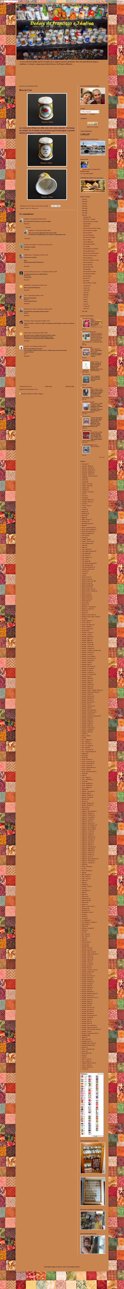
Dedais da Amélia (86, 430)
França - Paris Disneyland (88, 771)
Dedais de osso (85, 593)
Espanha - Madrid (86, 678)
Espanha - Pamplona (87, 698)
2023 (83, 199)
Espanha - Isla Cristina (87, 666)
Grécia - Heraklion (86, 783)
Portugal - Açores (86, 948)
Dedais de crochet (86, 583)
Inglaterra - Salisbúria (87, 849)
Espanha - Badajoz (86, 636)
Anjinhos (84, 488)
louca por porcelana (87, 347)
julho (85, 295)
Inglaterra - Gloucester (87, 823)
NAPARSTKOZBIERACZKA (89, 445)
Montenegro (85, 910)
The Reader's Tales (28, 321)
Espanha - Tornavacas (87, 728)
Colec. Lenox (85, 555)
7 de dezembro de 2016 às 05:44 (38, 219)
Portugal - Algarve (86, 958)
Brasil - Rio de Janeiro (87, 531)
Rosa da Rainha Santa (89, 251)
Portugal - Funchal (86, 980)
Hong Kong (85, 799)
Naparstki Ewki (86, 416)
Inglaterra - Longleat (87, 835)
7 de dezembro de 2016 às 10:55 (44, 244)
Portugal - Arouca (86, 962)
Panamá (84, 930)
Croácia (84, 573)
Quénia (83, 1037)
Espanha (84, 630)
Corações (84, 571)
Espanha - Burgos (86, 642)
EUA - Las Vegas (86, 743)
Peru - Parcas (85, 936)
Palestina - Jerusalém (87, 928)
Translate (92, 114)
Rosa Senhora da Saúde (89, 274)
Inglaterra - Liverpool (87, 831)
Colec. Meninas (85, 557)
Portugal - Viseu (86, 1031)
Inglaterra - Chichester (87, 815)
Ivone (25, 295)
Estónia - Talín (85, 736)
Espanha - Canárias (87, 646)
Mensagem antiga (69, 386)
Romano (84, 1047)
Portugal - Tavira (86, 1023)
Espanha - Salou (86, 708)
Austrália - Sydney (86, 502)
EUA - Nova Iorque (87, 749)
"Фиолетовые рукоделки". (89, 331)
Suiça (83, 1057)
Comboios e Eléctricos (87, 569)
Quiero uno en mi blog (92, 127)
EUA (83, 738)
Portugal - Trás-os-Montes (88, 1025)
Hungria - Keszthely (87, 805)
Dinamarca (84, 605)
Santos (83, 1051)
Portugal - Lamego (86, 984)
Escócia (84, 619)
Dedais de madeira (86, 585)
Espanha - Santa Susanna (88, 712)
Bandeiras (84, 513)
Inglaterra (84, 809)
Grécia (83, 781)
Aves (83, 507)
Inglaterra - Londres (87, 833)
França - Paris (85, 769)
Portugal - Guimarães (87, 981)
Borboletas (84, 521)
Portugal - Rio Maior (87, 1011)
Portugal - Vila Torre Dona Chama (90, 1029)
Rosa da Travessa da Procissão (91, 253)
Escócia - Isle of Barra (87, 624)
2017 (83, 213)
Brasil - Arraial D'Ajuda (88, 527)
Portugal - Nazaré (86, 999)
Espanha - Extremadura (88, 658)
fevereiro (86, 306)
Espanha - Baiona (86, 638)
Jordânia (84, 884)
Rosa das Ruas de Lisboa (89, 271)
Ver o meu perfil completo (86, 173)
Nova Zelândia (85, 920)
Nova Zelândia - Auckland (88, 922)
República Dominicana (87, 1045)
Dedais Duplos (85, 601)
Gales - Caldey (85, 777)
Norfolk (84, 916)
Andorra (84, 480)
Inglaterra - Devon (86, 821)
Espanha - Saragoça (87, 718)
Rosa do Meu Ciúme (88, 267)
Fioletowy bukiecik (95, 446)
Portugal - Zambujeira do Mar (89, 1033)
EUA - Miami (85, 747)
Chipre (83, 547)
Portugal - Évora (86, 974)
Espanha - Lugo (86, 676)
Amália (26, 208)
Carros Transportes (87, 543)
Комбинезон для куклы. (96, 333)
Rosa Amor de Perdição (89, 237)
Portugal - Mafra (86, 989)
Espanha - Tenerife (86, 724)
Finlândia (84, 753)
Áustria (84, 503)
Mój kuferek (85, 360)
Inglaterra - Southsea (87, 855)
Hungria (84, 801)
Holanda (84, 789)
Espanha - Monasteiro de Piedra (90, 692)
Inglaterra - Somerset (87, 853)
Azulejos (84, 509)
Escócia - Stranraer (86, 628)
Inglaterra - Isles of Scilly (88, 829)
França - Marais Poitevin (88, 767)
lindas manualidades (87, 387)
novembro (86, 285)
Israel (83, 868)
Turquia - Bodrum (86, 1067)
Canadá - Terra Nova (87, 541)
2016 (83, 215)
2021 (83, 204)
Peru (83, 932)
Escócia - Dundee (86, 620)
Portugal (84, 946)
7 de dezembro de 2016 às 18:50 (42, 230)
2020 (83, 206)
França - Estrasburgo (87, 763)
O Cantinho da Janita (87, 319)
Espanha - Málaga (86, 682)
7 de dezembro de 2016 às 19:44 (35, 295)
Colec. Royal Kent (86, 565)
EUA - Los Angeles (86, 745)
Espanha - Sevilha (86, 722)
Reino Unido (85, 1039)
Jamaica (84, 880)
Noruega (84, 918)
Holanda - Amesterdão (87, 791)
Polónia (84, 940)
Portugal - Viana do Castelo (89, 1027)
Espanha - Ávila (86, 634)
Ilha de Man (85, 807)
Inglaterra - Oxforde (87, 843)
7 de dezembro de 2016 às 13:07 (40, 255)
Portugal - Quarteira (87, 1009)
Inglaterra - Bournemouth (88, 811)
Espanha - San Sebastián (88, 710)
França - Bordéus (86, 759)
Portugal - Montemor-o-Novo (89, 997)
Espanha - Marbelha (87, 684)
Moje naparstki (86, 374)
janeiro (85, 308)
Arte (83, 494)
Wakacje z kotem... (95, 362)
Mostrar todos (102, 457)
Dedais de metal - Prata (87, 589)
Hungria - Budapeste (87, 803)
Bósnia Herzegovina (87, 523)
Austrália (84, 498)
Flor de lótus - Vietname (89, 219)
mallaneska (27, 219)
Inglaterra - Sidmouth (87, 851)
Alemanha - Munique (87, 474)
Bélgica (83, 517)
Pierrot (83, 938)
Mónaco (84, 904)
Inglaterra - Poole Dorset (88, 847)
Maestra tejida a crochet (96, 389)
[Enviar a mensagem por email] (52, 206)
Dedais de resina (86, 599)
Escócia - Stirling (86, 626)
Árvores (84, 495)
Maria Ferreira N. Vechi (30, 309)
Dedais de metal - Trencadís (89, 591)
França (83, 757)
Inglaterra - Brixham (87, 813)
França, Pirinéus (94, 432)
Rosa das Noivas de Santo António (92, 228)
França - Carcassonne (87, 761)
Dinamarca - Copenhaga (88, 607)
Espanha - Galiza (86, 662)
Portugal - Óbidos (86, 1001)
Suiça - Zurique (86, 1061)
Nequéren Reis (27, 333)
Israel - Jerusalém (86, 870)
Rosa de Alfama (87, 239)
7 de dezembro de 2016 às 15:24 (39, 285)
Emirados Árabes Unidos (88, 615)
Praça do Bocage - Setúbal (89, 283)
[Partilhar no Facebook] (58, 206)
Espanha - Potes (86, 704)
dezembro (86, 217)
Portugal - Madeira (86, 987)
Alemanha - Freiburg (87, 468)
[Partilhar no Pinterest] (59, 206)
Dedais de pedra (86, 595)
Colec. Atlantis (85, 549)
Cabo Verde (85, 535)
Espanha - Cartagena (87, 648)
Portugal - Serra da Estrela (88, 1015)
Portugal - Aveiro (86, 966)
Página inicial (48, 386)
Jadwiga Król (27, 285)
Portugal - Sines (86, 1019)
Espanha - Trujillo (86, 730)
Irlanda (84, 864)
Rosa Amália (86, 246)
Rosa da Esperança (88, 262)
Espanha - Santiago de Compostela (90, 716)
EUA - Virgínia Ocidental (88, 751)
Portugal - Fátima (86, 977)
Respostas (28, 227)
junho (85, 297)
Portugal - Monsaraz (87, 995)
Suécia (83, 1055)
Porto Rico (84, 944)
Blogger (78, 1267)
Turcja (92, 376)
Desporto (84, 603)
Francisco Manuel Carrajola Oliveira (91, 169)
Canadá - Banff (86, 539)
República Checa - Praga (88, 1043)
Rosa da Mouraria (87, 264)
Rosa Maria (86, 280)
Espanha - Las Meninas (88, 674)
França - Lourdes (86, 765)
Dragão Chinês (87, 224)
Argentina (84, 490)
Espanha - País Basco (87, 696)
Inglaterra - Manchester (88, 837)
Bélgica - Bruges (86, 519)
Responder (26, 224)
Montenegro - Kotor (87, 912)
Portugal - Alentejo (86, 956)
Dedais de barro (86, 577)
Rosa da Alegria (87, 276)
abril (85, 301)
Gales (83, 775)
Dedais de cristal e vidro (88, 581)
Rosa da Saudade (87, 233)
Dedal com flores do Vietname (90, 221)
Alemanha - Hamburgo (87, 470)
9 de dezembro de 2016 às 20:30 (39, 333)
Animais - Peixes (86, 486)
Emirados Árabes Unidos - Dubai (90, 617)
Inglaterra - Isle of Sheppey (88, 825)
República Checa (86, 1041)
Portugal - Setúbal (86, 1017)
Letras (83, 888)
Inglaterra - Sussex (86, 857)
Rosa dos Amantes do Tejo (90, 255)
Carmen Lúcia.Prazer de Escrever (32, 271)
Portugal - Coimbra (87, 972)
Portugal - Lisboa (86, 985)
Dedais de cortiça (86, 579)
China (83, 545)
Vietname (84, 1069)
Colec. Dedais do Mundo (88, 551)
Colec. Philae (32, 208)
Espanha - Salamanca (87, 706)
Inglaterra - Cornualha (87, 817)
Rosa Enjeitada (87, 269)
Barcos (83, 515)
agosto (85, 292)
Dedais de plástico (86, 597)
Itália (83, 872)
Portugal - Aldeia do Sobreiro (89, 954)
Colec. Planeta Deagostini (88, 563)
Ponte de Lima (85, 942)
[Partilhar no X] (56, 206)
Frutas (83, 773)
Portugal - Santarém (87, 1013)
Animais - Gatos (86, 484)
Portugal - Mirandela (87, 991)
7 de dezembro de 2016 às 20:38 (44, 309)
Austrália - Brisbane (87, 499)
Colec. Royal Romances (87, 567)
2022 (83, 201)
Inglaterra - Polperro (87, 845)
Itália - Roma (85, 876)
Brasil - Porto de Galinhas (88, 529)
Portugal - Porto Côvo (87, 1007)
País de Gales (85, 924)
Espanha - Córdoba (87, 652)
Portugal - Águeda (86, 950)
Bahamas (84, 511)
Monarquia (84, 908)
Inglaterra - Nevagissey (87, 839)
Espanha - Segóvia (86, 720)
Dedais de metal (86, 587)
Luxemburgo (85, 890)
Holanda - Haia (85, 793)
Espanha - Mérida (86, 688)
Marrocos (84, 896)
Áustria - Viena (86, 505)
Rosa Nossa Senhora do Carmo (91, 260)
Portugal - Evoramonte (87, 976)
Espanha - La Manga (87, 668)
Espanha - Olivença (87, 694)
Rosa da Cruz (86, 278)
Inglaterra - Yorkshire (87, 863)
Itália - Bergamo (86, 874)
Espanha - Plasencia (87, 700)
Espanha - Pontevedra (87, 702)
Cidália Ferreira (28, 255)
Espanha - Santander (87, 714)
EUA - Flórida (85, 742)
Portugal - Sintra (86, 1021)
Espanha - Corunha (87, 654)
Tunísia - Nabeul (86, 1065)
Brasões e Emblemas (87, 533)
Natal (83, 914)
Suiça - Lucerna (86, 1059)
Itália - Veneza (85, 878)
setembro (86, 290)
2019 (83, 208)
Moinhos (84, 902)
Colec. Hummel (85, 553)
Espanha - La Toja (86, 670)
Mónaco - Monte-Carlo (87, 906)
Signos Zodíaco (85, 1053)
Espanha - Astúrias (87, 632)
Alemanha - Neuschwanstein (89, 476)
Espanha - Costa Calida (88, 656)
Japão (83, 882)
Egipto (83, 613)
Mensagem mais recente (26, 386)
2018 (83, 210)
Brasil (83, 525)
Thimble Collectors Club (88, 1063)
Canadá (84, 537)
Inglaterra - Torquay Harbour (89, 859)
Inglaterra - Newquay (87, 841)
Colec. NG (84, 559)
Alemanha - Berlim (86, 466)
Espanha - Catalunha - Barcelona (90, 650)
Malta (83, 892)
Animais (84, 482)
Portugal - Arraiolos (87, 964)
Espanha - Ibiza (86, 664)
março (85, 304)
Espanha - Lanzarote (87, 672)
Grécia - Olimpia (86, 787)
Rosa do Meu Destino (88, 235)
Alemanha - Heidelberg (87, 472)
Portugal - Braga (86, 968)
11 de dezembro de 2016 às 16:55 (38, 346)
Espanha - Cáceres (86, 644)
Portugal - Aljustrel (86, 960)
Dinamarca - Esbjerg (87, 609)
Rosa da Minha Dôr (88, 242)
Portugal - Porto (86, 1005)
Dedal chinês (86, 226)
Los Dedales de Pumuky (88, 402)
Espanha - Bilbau (86, 640)
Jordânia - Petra (86, 886)
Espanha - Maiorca (86, 680)
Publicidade (85, 1035)
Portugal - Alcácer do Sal (88, 952)
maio (85, 299)
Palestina (84, 926)
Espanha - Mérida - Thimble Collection (91, 690)
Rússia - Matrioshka (87, 1049)
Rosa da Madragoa (88, 258)
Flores (36, 208)
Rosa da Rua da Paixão (89, 244)
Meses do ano (85, 900)
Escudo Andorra (94, 403)
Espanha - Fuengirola (87, 660)
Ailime (64, 1267)
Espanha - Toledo (86, 726)
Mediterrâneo (85, 898)
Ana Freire (26, 346)
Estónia (84, 734)
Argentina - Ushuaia (87, 492)
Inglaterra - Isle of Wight (88, 827)
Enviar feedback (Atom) (32, 389)
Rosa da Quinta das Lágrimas (90, 249)
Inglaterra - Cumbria (87, 819)
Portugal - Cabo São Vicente (89, 970)
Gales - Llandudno (86, 779)
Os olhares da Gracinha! (30, 244)
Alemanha (84, 464)
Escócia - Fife (85, 622)
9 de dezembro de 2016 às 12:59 (42, 321)
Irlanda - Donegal (86, 866)
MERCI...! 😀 (93, 320)
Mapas (83, 894)
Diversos (84, 611)
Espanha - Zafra (86, 732)
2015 (83, 311)
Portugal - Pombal (86, 1003)
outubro (86, 288)
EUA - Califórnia (86, 739)
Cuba (83, 575)
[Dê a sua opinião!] (54, 206)
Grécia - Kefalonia (86, 785)
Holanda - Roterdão (87, 797)
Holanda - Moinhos (86, 795)
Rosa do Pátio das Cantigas (90, 230)
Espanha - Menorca (87, 686)
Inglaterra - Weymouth (87, 860)
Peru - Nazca (85, 934)
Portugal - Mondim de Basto (89, 993)
